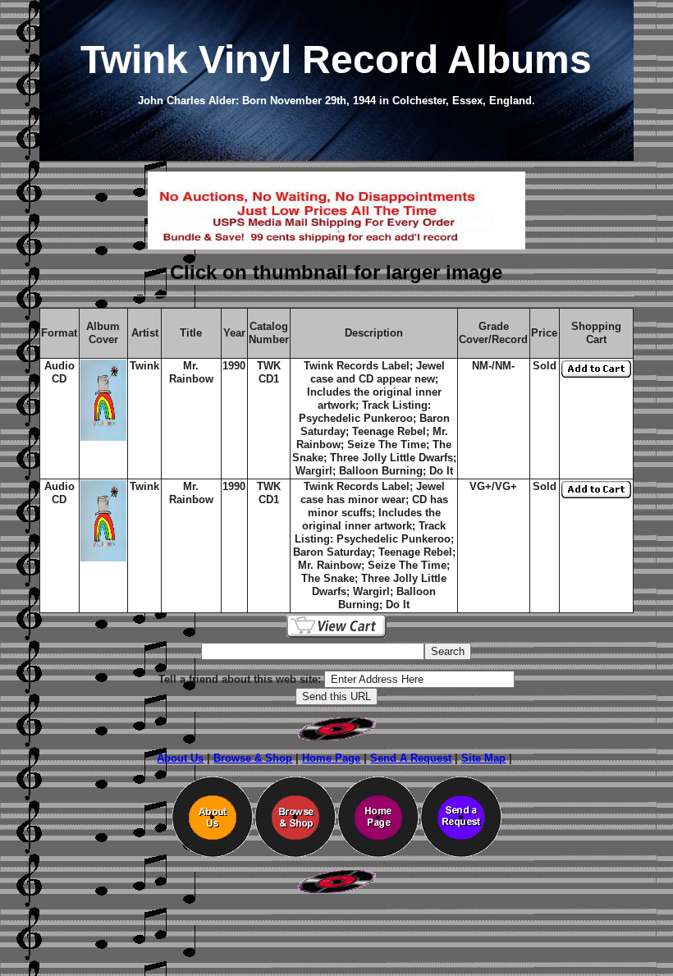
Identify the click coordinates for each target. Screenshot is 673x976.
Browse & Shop (252, 758)
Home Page (331, 758)
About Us (180, 758)
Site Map (483, 758)
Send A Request (410, 758)
